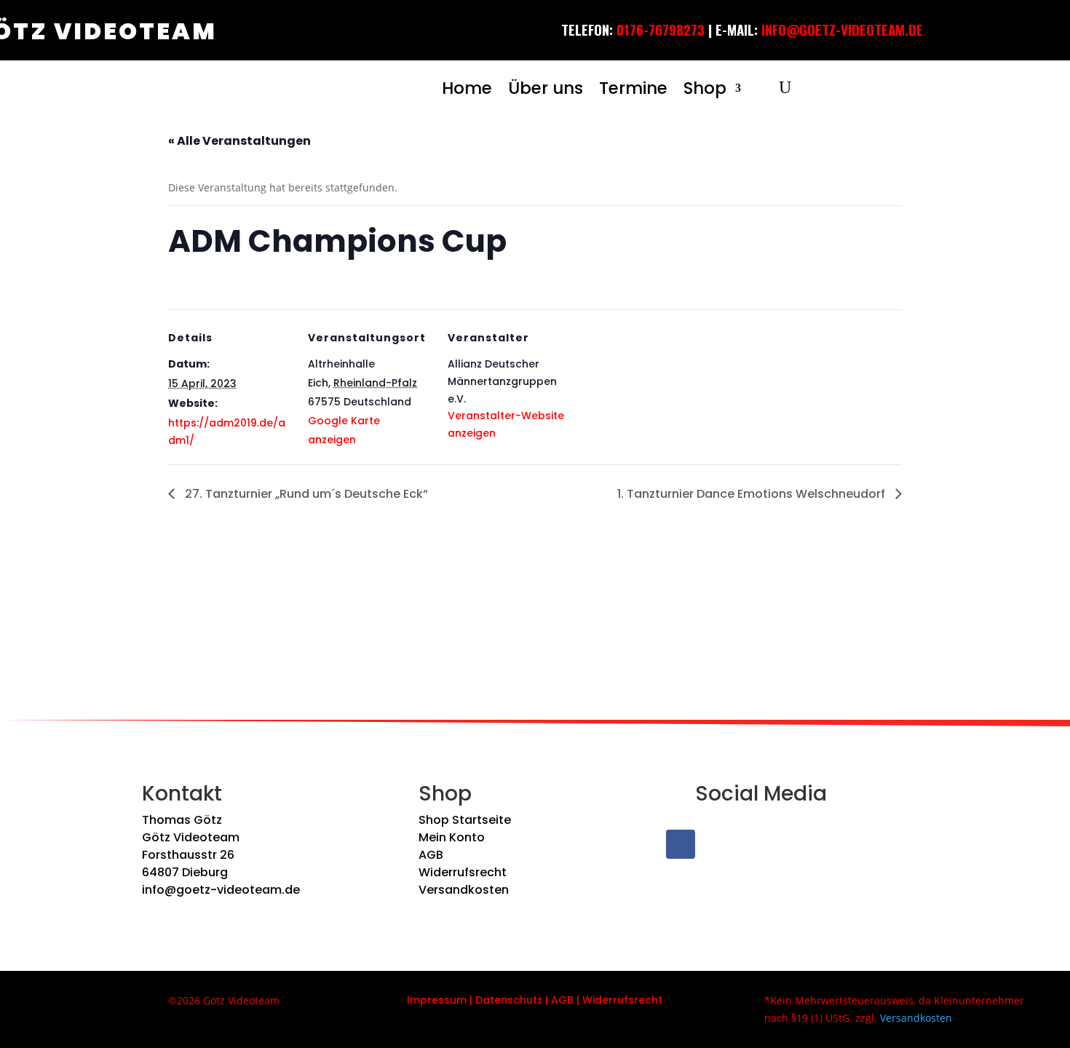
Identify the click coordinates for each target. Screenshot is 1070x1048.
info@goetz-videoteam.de (221, 889)
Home (467, 88)
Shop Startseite (465, 819)
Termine (633, 88)
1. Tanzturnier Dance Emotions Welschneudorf (752, 493)
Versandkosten (464, 889)
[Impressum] (468, 1000)
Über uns (545, 88)
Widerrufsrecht (463, 872)
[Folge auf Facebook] (680, 844)
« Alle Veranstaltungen (239, 140)
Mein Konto (452, 837)
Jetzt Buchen (941, 40)
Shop (704, 88)
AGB (431, 854)
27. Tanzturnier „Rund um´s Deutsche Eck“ (305, 493)
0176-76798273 (661, 29)
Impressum (437, 1000)
